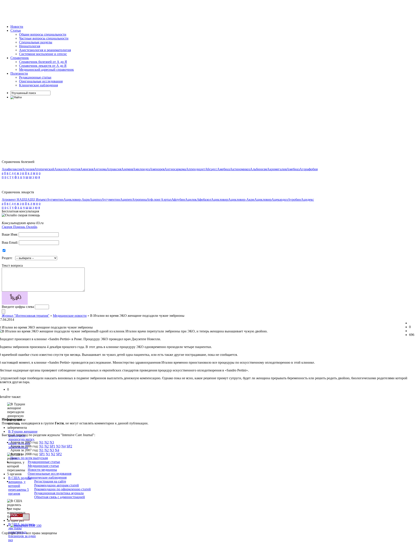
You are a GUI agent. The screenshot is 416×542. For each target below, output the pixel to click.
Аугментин (55, 199)
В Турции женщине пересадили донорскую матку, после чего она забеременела (22, 439)
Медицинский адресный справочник (46, 69)
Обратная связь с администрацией (59, 497)
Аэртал (166, 199)
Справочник (19, 58)
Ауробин (294, 199)
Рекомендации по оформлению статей (62, 489)
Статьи (15, 30)
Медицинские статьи (43, 466)
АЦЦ (23, 199)
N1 (41, 442)
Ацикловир (219, 199)
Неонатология (29, 46)
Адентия (73, 169)
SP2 (69, 446)
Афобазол (204, 199)
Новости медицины (42, 469)
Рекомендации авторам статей (56, 485)
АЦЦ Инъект (37, 199)
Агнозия (28, 169)
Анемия (127, 169)
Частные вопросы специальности (43, 38)
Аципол (96, 199)
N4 (63, 446)
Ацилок (191, 199)
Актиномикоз (240, 169)
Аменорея (157, 169)
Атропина (139, 199)
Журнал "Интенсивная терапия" (25, 315)
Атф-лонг (154, 199)
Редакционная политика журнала (59, 493)
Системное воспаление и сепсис (43, 54)
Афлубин (178, 199)
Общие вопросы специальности (42, 34)
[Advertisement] (80, 11)
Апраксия (114, 169)
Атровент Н (10, 199)
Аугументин (111, 199)
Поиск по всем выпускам (29, 458)
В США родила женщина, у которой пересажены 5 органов (19, 485)
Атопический (44, 169)
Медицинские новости (70, 315)
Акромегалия (277, 169)
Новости (16, 26)
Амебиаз (223, 169)
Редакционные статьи (35, 77)
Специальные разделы (35, 42)
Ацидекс (307, 199)
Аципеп (126, 199)
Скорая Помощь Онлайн (19, 227)
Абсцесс (211, 169)
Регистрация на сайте (50, 481)
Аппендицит (195, 169)
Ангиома (100, 169)
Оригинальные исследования (41, 81)
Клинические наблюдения (38, 85)
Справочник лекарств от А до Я (43, 65)
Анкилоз (60, 169)
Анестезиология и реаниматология (45, 50)
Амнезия (86, 169)
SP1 (52, 446)
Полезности (19, 73)
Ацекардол (279, 199)
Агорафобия (308, 169)
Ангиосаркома (175, 169)
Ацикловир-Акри (76, 199)
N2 (46, 442)
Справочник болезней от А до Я (43, 62)
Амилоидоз (141, 169)
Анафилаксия (12, 169)
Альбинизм (258, 169)
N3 (52, 442)
